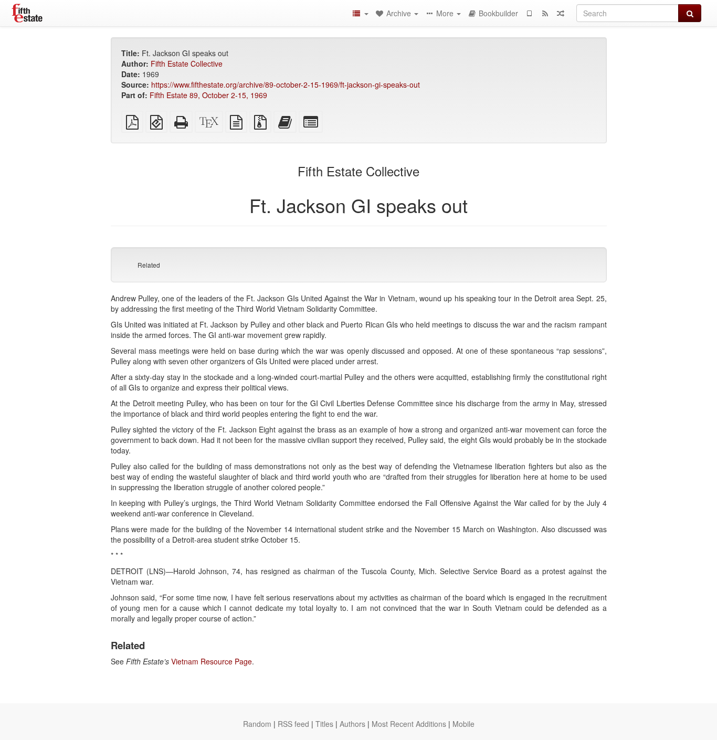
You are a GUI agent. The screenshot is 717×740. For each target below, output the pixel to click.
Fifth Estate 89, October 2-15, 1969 (208, 95)
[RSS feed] (545, 13)
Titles (324, 723)
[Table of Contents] (360, 13)
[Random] (560, 13)
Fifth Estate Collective (187, 63)
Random (257, 723)
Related (149, 264)
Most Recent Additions (409, 723)
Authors (352, 723)
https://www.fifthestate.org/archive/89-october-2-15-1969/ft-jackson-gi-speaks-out (285, 84)
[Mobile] (529, 13)
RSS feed (293, 723)
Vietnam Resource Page (211, 661)
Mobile (463, 723)
